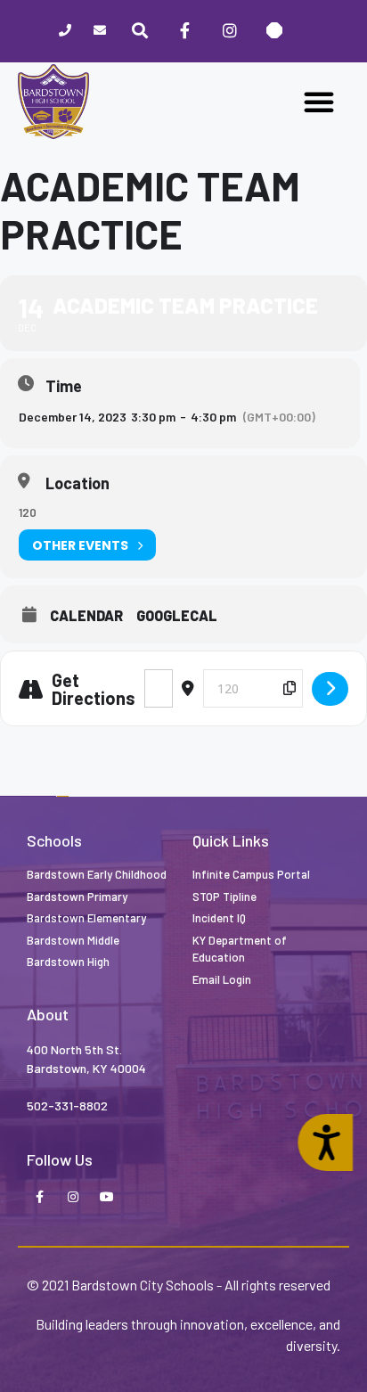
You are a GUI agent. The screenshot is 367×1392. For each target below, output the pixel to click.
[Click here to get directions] (330, 689)
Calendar (86, 616)
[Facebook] (184, 31)
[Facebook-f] (39, 1197)
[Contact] (99, 31)
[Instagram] (229, 31)
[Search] (140, 31)
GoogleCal (176, 616)
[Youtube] (106, 1197)
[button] (319, 102)
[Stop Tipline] (274, 31)
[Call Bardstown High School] (64, 31)
